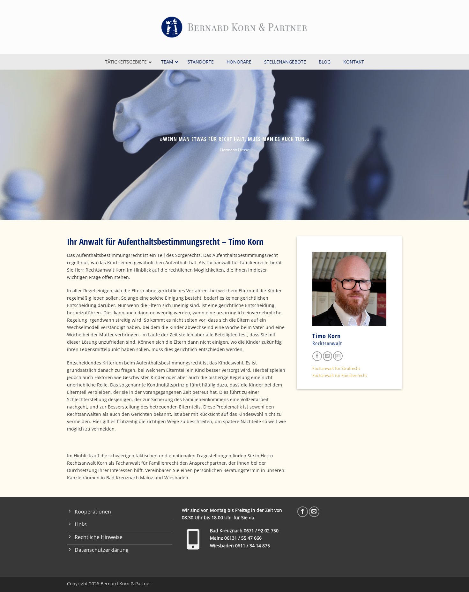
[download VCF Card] (338, 356)
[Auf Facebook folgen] (317, 356)
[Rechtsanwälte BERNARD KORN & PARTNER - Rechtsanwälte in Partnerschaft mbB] (234, 27)
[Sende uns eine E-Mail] (327, 356)
